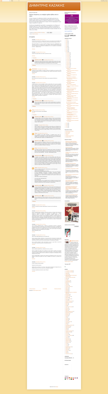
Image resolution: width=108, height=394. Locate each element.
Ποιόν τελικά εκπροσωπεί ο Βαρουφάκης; (70, 83)
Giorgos (36, 133)
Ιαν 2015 (67, 67)
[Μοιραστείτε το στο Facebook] (50, 32)
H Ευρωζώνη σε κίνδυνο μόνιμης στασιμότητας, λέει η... (71, 96)
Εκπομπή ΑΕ (67, 294)
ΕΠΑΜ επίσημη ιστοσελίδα (70, 131)
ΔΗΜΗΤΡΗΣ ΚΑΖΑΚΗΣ (47, 5)
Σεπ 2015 (68, 56)
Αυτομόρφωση (68, 280)
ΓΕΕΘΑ (67, 284)
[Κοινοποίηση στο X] (49, 32)
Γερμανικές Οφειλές (68, 286)
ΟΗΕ (66, 317)
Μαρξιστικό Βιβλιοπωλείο (69, 311)
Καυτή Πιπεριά (68, 132)
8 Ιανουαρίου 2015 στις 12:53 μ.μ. (43, 148)
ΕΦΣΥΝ (67, 303)
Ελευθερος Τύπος (68, 296)
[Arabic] (71, 379)
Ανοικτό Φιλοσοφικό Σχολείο (70, 277)
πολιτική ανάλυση (68, 321)
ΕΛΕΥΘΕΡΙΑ (67, 295)
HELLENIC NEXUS (68, 346)
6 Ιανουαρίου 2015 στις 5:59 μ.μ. (48, 116)
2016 (66, 50)
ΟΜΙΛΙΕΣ (67, 319)
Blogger (57, 386)
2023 (66, 41)
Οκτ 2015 (68, 55)
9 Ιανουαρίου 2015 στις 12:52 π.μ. (49, 185)
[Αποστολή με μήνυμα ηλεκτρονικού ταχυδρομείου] (47, 32)
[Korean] (69, 379)
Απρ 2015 (68, 63)
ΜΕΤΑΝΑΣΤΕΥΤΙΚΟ (68, 312)
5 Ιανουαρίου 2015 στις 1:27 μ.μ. (41, 39)
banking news (68, 342)
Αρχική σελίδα (45, 288)
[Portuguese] (65, 379)
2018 (66, 47)
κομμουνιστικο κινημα (69, 306)
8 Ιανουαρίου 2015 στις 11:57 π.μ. (43, 133)
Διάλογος (67, 288)
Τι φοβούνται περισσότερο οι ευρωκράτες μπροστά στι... (70, 108)
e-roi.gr (67, 344)
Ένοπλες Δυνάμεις (68, 298)
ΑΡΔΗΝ (67, 278)
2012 (66, 125)
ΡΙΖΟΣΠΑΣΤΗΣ (68, 326)
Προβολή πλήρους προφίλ (69, 261)
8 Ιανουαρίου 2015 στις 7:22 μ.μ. (42, 167)
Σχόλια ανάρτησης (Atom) (37, 290)
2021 (66, 43)
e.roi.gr (67, 345)
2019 (66, 46)
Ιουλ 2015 (68, 59)
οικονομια (67, 318)
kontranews (67, 350)
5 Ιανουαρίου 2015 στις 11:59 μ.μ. (41, 82)
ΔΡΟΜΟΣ (67, 291)
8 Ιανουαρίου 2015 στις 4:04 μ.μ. (48, 155)
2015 (66, 51)
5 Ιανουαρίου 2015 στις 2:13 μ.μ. (41, 52)
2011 (66, 127)
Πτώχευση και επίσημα (69, 147)
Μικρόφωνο (67, 313)
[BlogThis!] (48, 32)
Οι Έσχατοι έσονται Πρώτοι (70, 135)
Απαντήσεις (34, 57)
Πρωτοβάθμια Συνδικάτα (69, 325)
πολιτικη (67, 320)
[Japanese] (67, 379)
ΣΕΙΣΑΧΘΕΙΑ (67, 327)
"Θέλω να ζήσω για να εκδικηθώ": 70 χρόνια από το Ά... (71, 78)
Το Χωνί (67, 336)
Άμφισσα (67, 273)
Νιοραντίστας (68, 133)
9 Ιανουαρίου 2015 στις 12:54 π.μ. (49, 195)
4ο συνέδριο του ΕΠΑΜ (69, 270)
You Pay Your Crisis (69, 353)
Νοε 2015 (68, 54)
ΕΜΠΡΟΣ (67, 297)
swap (66, 351)
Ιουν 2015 (68, 60)
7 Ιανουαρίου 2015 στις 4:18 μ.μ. (41, 247)
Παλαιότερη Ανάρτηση (57, 288)
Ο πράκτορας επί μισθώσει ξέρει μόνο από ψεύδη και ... (72, 112)
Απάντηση (33, 55)
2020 (66, 45)
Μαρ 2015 (68, 64)
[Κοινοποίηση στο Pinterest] (51, 32)
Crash (66, 343)
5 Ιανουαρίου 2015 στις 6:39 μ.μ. (48, 59)
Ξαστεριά (67, 134)
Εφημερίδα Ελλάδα (68, 302)
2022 (66, 42)
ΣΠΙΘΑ (67, 328)
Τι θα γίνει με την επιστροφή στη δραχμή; (72, 194)
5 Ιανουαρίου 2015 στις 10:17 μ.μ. (41, 76)
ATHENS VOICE (68, 341)
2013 (66, 124)
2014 (66, 123)
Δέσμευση (67, 287)
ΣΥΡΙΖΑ (67, 333)
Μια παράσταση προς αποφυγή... (71, 102)
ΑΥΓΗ (66, 279)
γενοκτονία (67, 285)
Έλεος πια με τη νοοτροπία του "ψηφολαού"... (71, 73)
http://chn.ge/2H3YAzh (68, 31)
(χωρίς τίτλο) (67, 158)
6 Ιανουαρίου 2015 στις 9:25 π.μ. (49, 100)
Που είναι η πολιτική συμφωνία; (71, 84)
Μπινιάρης (67, 314)
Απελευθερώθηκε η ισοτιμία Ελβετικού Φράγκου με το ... (72, 98)
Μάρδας (67, 310)
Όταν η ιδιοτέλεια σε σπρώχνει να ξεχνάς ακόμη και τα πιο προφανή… (72, 181)
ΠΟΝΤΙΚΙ (67, 322)
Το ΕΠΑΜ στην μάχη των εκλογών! (71, 163)
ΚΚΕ (66, 305)
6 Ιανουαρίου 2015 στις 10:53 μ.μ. (41, 224)
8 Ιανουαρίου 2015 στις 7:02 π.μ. (41, 261)
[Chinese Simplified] (73, 379)
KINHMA (67, 349)
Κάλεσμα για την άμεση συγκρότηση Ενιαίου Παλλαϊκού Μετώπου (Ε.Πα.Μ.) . (72, 142)
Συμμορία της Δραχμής (69, 330)
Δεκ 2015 (67, 52)
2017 (66, 49)
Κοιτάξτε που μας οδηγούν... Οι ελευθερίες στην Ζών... (71, 90)
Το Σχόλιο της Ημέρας (69, 335)
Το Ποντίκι (67, 334)
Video (66, 352)
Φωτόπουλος (68, 338)
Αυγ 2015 (68, 58)
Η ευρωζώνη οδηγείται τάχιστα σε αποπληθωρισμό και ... (71, 114)
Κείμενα (67, 304)
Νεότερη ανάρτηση (32, 288)
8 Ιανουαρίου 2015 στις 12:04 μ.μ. (49, 140)
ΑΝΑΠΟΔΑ (67, 274)
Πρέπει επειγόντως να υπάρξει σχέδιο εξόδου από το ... (72, 116)
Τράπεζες (67, 337)
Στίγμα (66, 329)
